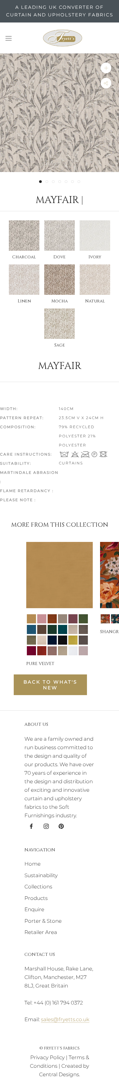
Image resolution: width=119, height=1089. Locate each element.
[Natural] (41, 640)
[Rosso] (31, 650)
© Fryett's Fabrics (59, 1048)
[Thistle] (83, 650)
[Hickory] (41, 629)
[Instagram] (46, 826)
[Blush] (41, 618)
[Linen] (73, 629)
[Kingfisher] (62, 629)
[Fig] (73, 618)
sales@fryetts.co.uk (65, 1019)
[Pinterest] (61, 826)
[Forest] (83, 618)
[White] (73, 650)
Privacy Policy (47, 1057)
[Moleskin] (83, 629)
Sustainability (41, 875)
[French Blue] (31, 629)
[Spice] (41, 650)
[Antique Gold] (31, 618)
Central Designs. (59, 1074)
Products (36, 898)
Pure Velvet (40, 664)
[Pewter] (83, 640)
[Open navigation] (8, 37)
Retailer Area (40, 932)
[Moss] (31, 640)
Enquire (34, 909)
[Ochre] (73, 640)
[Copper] (52, 618)
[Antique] (105, 618)
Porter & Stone (43, 921)
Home (32, 864)
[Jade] (52, 629)
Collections (38, 887)
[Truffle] (52, 650)
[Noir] (62, 640)
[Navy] (52, 640)
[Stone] (62, 650)
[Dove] (62, 618)
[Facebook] (31, 826)
